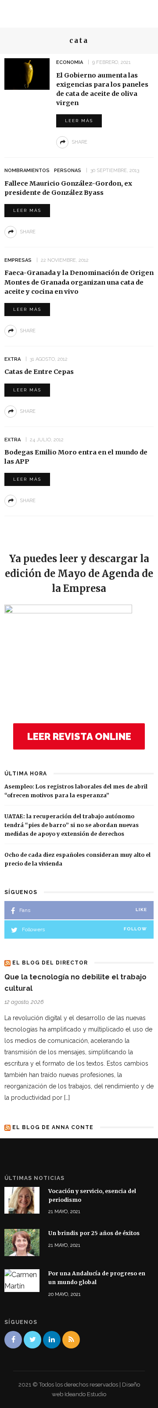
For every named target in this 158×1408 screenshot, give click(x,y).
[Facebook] (13, 1339)
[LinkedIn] (52, 1339)
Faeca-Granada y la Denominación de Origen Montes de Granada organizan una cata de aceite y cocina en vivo (79, 282)
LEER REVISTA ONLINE (79, 736)
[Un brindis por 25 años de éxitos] (22, 1242)
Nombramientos (27, 170)
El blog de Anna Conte (52, 1127)
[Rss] (71, 1339)
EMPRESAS (18, 260)
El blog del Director (50, 963)
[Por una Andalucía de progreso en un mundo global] (22, 1280)
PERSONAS (67, 170)
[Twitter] (32, 1339)
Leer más (79, 120)
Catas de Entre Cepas (39, 372)
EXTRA (12, 359)
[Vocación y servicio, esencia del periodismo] (22, 1200)
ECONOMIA (69, 62)
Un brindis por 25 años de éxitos (94, 1233)
